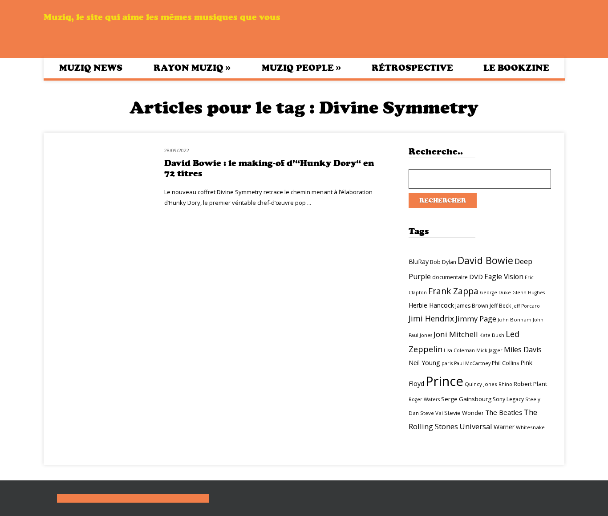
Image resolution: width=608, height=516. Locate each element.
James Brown (471, 305)
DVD (476, 276)
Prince (444, 381)
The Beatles (504, 412)
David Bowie (485, 260)
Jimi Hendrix (431, 318)
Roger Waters (424, 399)
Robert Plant (530, 384)
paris (447, 363)
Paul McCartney (472, 363)
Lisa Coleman (459, 350)
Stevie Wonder (464, 413)
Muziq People (301, 67)
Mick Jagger (489, 350)
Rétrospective (412, 68)
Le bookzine (516, 68)
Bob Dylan (443, 262)
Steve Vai (431, 413)
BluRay (419, 261)
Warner (504, 427)
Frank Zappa (453, 291)
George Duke (495, 292)
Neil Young (424, 362)
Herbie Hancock (431, 305)
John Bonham (514, 319)
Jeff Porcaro (526, 306)
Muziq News (90, 68)
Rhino (505, 384)
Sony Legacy (508, 399)
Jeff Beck (500, 305)
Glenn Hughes (528, 292)
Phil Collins (505, 363)
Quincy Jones (481, 384)
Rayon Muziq (192, 67)
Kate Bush (491, 335)
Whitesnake (530, 427)
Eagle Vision (503, 276)
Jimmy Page (475, 318)
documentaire (450, 277)
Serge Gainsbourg (466, 399)
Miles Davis (523, 349)
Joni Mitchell (456, 334)
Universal (475, 426)
